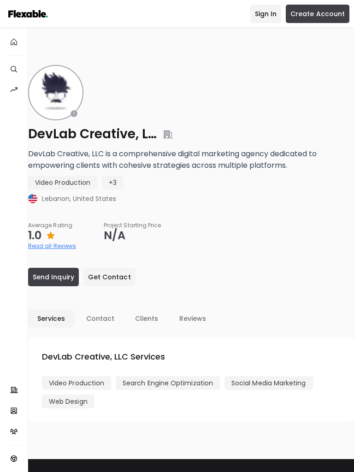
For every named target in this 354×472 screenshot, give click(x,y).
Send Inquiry (53, 277)
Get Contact (109, 277)
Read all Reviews (52, 245)
